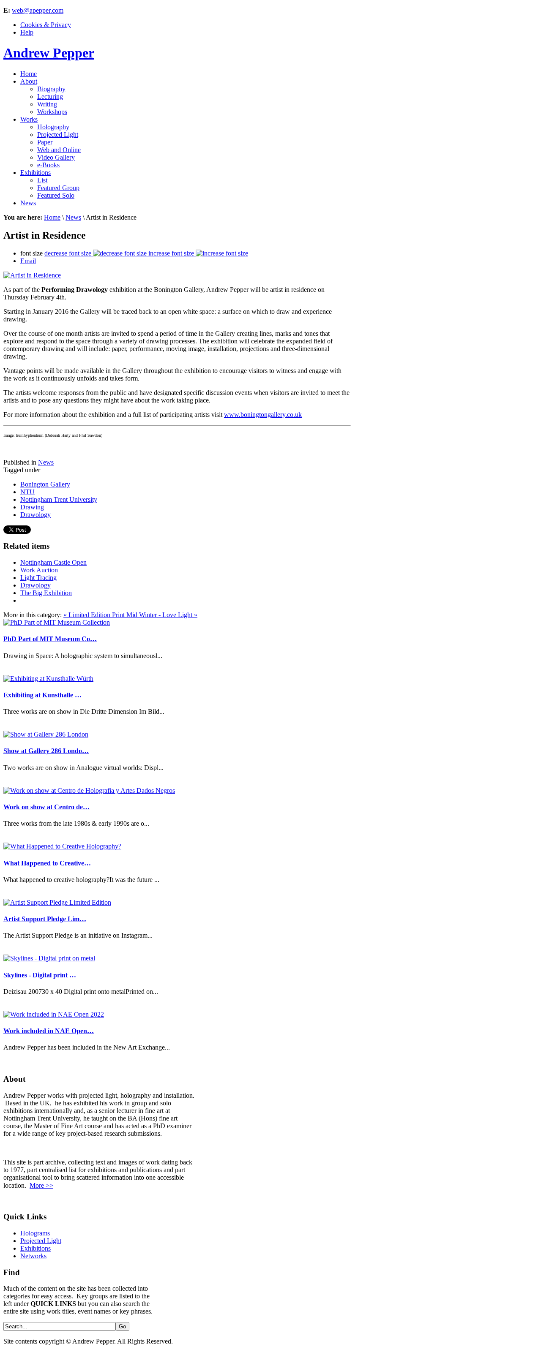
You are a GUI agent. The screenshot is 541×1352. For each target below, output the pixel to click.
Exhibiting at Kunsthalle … (42, 695)
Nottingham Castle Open (53, 562)
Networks (33, 1256)
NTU (27, 491)
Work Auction (39, 570)
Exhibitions (35, 1248)
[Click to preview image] (32, 275)
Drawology (35, 514)
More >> (41, 1185)
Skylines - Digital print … (39, 975)
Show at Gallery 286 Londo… (46, 750)
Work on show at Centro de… (46, 807)
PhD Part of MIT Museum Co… (50, 638)
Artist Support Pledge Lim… (44, 918)
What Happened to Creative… (47, 863)
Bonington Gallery (45, 484)
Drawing (32, 507)
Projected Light (40, 1240)
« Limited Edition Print (94, 614)
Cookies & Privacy (45, 24)
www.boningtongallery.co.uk (263, 414)
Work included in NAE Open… (48, 1030)
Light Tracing (38, 577)
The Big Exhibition (46, 592)
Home (52, 217)
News (73, 217)
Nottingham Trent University (58, 499)
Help (26, 32)
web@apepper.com (37, 10)
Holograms (35, 1233)
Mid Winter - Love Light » (161, 614)
